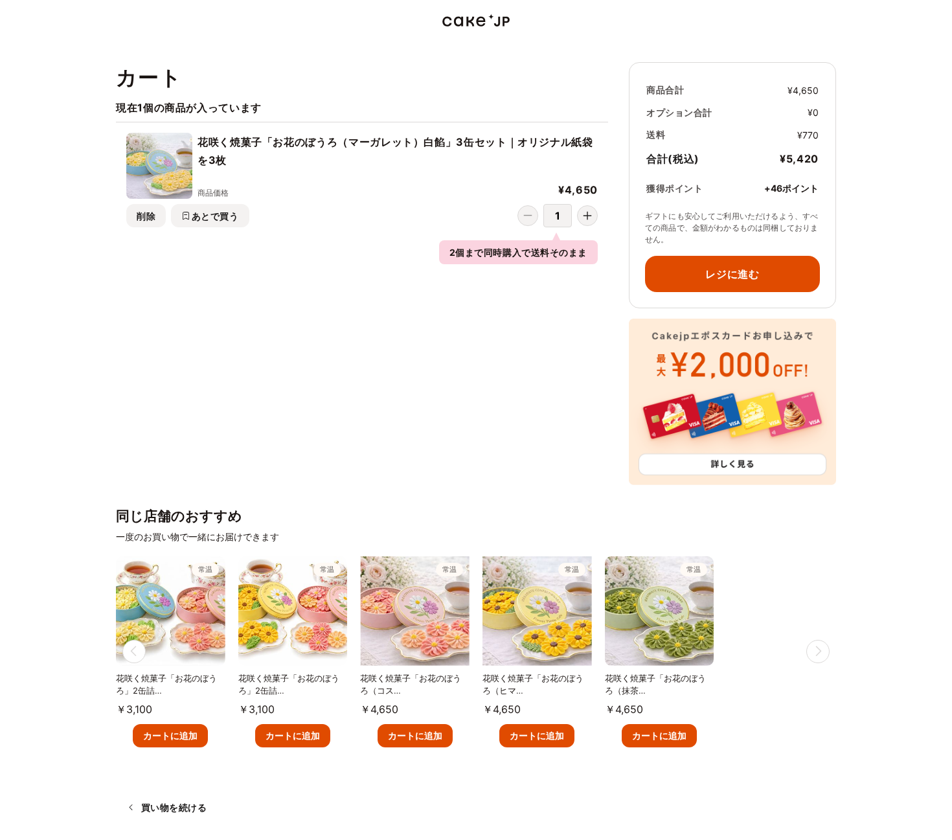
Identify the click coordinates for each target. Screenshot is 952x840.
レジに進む (732, 273)
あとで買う (215, 215)
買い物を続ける (174, 807)
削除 (146, 215)
